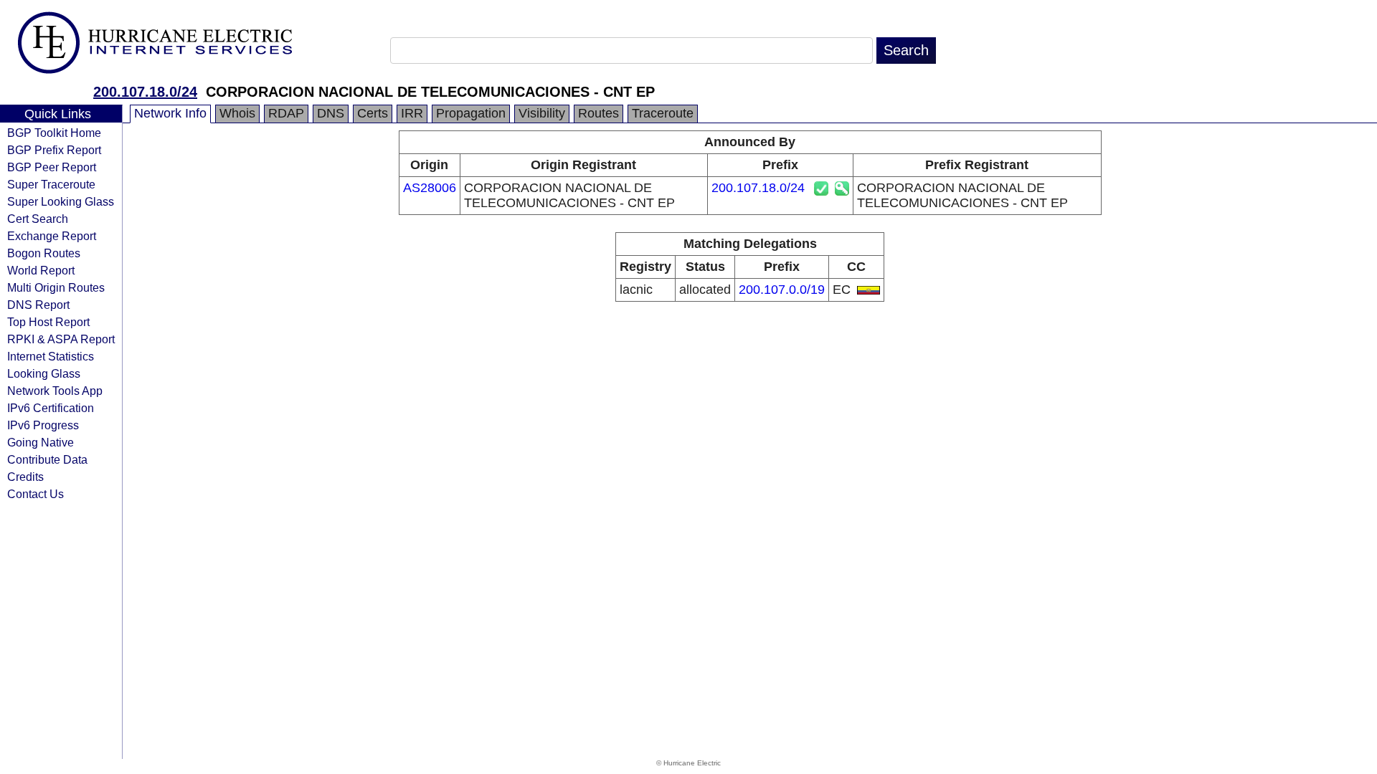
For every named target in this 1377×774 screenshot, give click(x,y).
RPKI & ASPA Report (61, 339)
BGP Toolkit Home (54, 132)
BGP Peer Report (51, 167)
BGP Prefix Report (54, 149)
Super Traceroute (51, 184)
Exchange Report (51, 235)
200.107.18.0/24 (145, 92)
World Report (41, 270)
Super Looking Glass (60, 201)
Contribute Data (47, 459)
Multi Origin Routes (56, 287)
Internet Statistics (50, 356)
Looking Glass (43, 373)
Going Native (40, 442)
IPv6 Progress (43, 425)
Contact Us (35, 493)
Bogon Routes (43, 253)
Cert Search (37, 218)
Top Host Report (48, 321)
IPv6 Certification (50, 407)
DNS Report (38, 304)
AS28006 (429, 188)
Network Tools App (55, 390)
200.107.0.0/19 (782, 289)
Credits (25, 476)
